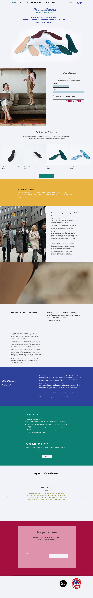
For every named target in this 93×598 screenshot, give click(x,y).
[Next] (85, 497)
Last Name (51, 544)
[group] (46, 157)
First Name (55, 83)
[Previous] (7, 497)
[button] (79, 3)
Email (54, 89)
